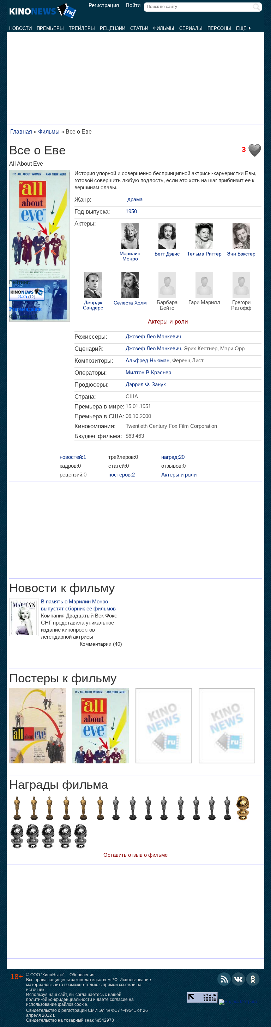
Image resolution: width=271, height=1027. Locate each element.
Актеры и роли (168, 321)
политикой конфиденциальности (59, 999)
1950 (131, 211)
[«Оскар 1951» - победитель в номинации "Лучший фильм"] (17, 809)
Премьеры (50, 28)
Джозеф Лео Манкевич (153, 336)
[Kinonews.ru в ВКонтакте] (238, 979)
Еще (242, 28)
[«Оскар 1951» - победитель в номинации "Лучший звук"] (83, 809)
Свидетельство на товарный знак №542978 (70, 1020)
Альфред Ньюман (147, 360)
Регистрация (104, 5)
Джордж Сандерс (93, 305)
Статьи (139, 28)
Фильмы (163, 28)
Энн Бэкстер (241, 254)
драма (135, 199)
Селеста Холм (130, 303)
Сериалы (191, 28)
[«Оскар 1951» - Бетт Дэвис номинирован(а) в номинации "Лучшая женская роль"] (211, 809)
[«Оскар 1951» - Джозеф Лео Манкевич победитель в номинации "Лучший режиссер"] (34, 809)
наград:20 (173, 457)
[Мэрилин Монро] (130, 237)
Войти (133, 5)
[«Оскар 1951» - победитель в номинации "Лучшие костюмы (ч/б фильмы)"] (49, 809)
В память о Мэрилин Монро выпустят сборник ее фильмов (78, 604)
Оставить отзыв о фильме (135, 855)
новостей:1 (73, 457)
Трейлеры (82, 28)
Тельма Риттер (204, 254)
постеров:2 (121, 475)
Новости (20, 28)
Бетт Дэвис (167, 254)
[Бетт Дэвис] (167, 237)
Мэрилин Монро (130, 256)
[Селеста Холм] (130, 286)
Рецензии (112, 28)
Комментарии (101, 644)
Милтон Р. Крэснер (148, 372)
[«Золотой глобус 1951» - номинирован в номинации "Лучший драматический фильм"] (48, 837)
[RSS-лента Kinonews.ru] (224, 979)
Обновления (82, 974)
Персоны (219, 28)
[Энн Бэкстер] (241, 237)
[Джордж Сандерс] (93, 286)
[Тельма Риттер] (204, 237)
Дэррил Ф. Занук (146, 384)
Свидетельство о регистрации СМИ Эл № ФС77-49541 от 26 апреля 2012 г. (87, 1013)
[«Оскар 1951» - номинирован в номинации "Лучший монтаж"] (116, 809)
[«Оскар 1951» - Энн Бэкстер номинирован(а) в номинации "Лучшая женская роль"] (196, 809)
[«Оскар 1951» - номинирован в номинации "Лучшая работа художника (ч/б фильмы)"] (163, 809)
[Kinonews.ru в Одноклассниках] (253, 979)
